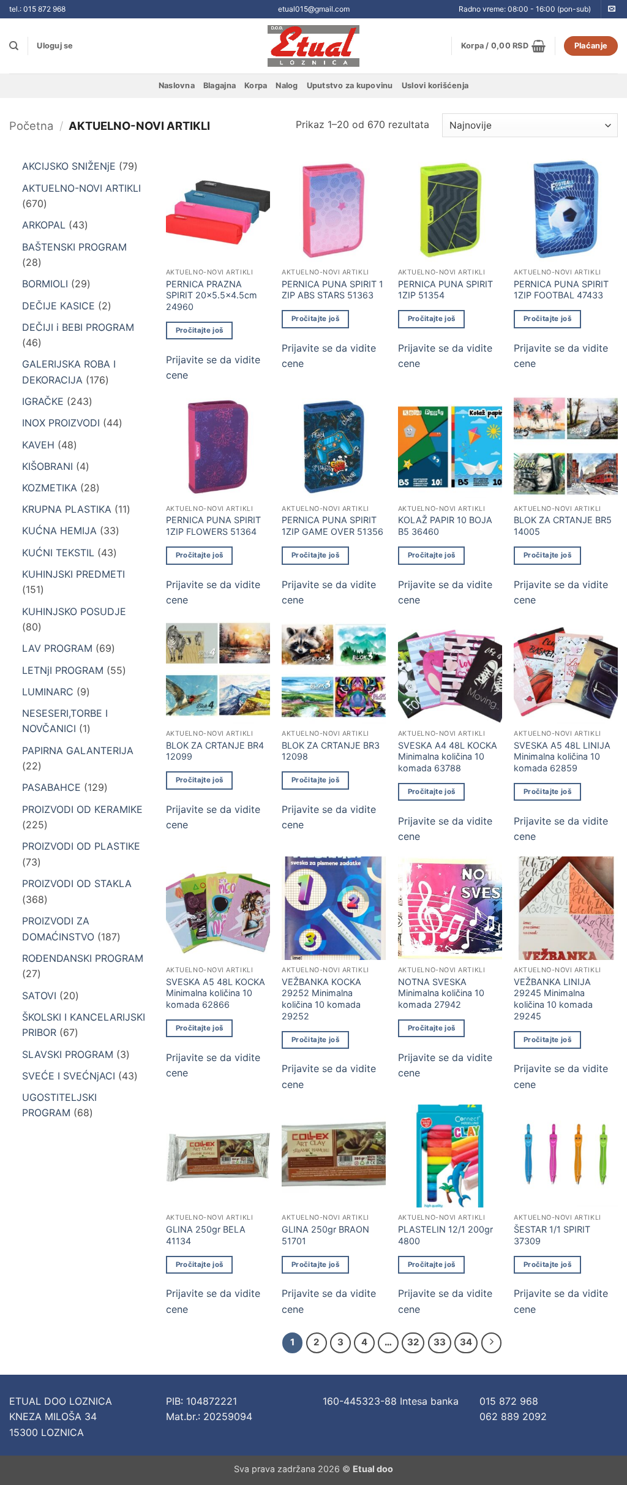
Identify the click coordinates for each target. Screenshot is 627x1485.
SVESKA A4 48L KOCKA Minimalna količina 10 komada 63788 (447, 756)
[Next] (491, 1342)
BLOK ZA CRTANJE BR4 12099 (215, 751)
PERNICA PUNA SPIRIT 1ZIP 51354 (445, 290)
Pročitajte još (199, 330)
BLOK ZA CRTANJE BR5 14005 (563, 526)
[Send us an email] (611, 9)
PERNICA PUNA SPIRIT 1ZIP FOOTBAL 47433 (561, 290)
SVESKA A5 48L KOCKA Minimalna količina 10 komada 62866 (215, 993)
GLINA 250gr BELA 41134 (206, 1235)
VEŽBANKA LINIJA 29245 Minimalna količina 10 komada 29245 (553, 999)
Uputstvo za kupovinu (350, 85)
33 (440, 1342)
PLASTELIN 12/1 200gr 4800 (445, 1235)
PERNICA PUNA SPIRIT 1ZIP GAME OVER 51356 (332, 526)
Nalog (287, 85)
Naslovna (177, 85)
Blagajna (219, 85)
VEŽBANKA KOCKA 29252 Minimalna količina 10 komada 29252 (321, 999)
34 (466, 1342)
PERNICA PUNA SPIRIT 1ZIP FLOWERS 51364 (213, 526)
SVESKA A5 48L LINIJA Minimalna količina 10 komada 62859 (562, 756)
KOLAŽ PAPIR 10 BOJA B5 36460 (445, 526)
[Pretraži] (13, 46)
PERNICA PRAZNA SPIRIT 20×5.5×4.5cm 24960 (211, 295)
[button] (55, 46)
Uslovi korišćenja (435, 85)
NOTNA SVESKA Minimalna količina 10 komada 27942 (441, 993)
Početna (31, 125)
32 (413, 1342)
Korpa (255, 85)
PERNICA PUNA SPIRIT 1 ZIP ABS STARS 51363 (332, 290)
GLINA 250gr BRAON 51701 (325, 1235)
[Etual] (314, 46)
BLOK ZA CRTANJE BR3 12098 (331, 751)
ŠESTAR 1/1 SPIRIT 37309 (552, 1235)
